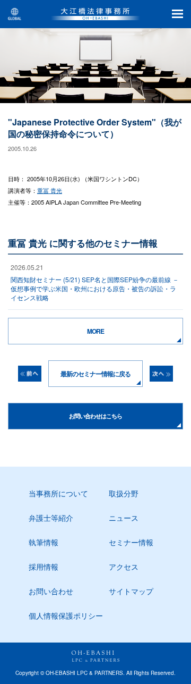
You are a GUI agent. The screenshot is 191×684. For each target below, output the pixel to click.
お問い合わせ (51, 591)
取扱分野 (123, 493)
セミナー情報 (131, 542)
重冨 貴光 (49, 190)
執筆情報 (43, 542)
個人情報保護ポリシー (66, 615)
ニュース (123, 517)
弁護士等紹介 (51, 517)
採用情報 (43, 566)
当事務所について (58, 493)
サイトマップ (131, 591)
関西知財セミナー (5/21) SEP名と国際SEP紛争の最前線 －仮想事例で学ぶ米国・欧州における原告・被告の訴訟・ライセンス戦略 (95, 288)
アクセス (123, 566)
